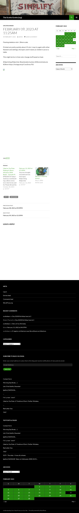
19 (57, 42)
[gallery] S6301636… (9, 390)
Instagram (14, 197)
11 (74, 37)
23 (69, 42)
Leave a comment (31, 37)
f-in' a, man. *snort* (9, 397)
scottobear (6, 316)
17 (71, 39)
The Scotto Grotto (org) (12, 17)
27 (60, 45)
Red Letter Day (8, 408)
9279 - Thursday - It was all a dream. (14, 455)
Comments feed (8, 299)
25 (74, 42)
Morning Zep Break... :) (10, 383)
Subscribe (7, 369)
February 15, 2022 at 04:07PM (17, 327)
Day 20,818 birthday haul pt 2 (21, 316)
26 (57, 45)
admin (21, 37)
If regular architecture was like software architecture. (29, 331)
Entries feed (7, 295)
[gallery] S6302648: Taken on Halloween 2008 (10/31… (20, 459)
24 (71, 42)
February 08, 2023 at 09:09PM (13, 207)
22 (66, 42)
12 (57, 39)
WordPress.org (8, 303)
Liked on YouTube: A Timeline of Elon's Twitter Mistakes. (21, 401)
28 (63, 45)
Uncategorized (8, 25)
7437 (4, 412)
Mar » (73, 48)
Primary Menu (76, 17)
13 (60, 39)
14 (63, 39)
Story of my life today (19, 324)
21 (63, 42)
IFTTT (7, 158)
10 (71, 37)
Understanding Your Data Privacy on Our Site (15, 510)
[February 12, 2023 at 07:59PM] (27, 176)
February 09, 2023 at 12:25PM (13, 214)
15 (66, 39)
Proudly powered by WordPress (37, 510)
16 (69, 39)
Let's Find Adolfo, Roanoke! (12, 386)
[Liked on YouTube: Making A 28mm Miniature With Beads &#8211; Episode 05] (11, 178)
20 (60, 42)
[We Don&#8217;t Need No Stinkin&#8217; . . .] (42, 171)
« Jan (57, 48)
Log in (5, 292)
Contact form (7, 379)
